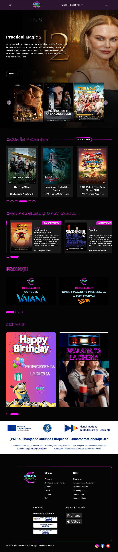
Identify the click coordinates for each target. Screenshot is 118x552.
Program (48, 479)
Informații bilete (79, 498)
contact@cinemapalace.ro (43, 514)
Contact (48, 494)
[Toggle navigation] (106, 5)
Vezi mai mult (83, 140)
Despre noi (77, 479)
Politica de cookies (80, 487)
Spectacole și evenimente (55, 483)
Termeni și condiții (80, 491)
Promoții (48, 487)
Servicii (47, 491)
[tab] (7, 201)
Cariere (47, 498)
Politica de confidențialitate (83, 483)
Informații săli (78, 494)
